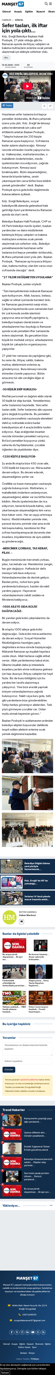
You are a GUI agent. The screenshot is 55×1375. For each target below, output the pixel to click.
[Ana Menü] (50, 4)
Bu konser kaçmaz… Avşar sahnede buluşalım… (39, 957)
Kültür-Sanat (24, 1347)
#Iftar (6, 58)
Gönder (9, 1069)
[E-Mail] (21, 921)
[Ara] (46, 4)
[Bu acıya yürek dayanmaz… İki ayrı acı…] (14, 945)
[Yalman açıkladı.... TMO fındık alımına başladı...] (14, 998)
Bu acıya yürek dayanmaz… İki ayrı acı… (12, 957)
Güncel (6, 11)
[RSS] (43, 1332)
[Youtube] (32, 1332)
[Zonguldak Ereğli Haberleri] (13, 4)
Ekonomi (39, 1344)
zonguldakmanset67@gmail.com (29, 1320)
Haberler (6, 20)
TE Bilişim (35, 1359)
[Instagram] (22, 1332)
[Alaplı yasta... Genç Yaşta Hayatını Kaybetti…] (41, 971)
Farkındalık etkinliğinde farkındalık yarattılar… (14, 983)
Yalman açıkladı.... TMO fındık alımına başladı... (14, 1009)
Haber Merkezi (27, 915)
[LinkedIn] (27, 1332)
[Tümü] (51, 1205)
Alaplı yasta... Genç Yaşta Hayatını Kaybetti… (39, 983)
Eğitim (29, 11)
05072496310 (29, 1315)
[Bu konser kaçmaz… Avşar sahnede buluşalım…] (41, 945)
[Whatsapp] (38, 1332)
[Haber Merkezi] (9, 917)
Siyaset (40, 11)
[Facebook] (11, 1332)
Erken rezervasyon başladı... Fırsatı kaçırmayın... (38, 1009)
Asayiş (18, 11)
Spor (34, 1347)
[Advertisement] (27, 1240)
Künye (32, 1353)
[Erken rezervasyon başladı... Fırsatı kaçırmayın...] (41, 998)
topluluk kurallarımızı (29, 1080)
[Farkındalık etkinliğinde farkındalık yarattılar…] (14, 971)
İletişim (23, 1353)
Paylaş (9, 105)
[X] (17, 1332)
